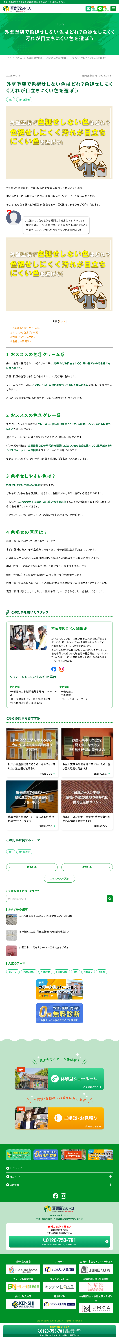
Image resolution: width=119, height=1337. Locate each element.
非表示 (62, 321)
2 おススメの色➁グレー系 (24, 332)
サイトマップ (16, 1168)
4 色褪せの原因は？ (20, 341)
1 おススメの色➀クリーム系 (25, 328)
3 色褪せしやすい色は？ (22, 336)
